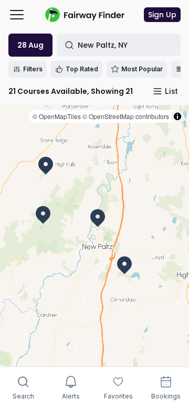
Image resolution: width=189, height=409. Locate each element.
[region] (94, 236)
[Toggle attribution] (177, 116)
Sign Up (162, 14)
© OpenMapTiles (57, 116)
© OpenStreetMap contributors (125, 116)
